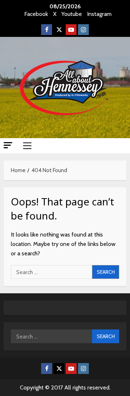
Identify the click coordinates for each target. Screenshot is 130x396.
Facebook (36, 13)
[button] (8, 145)
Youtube (71, 13)
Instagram (99, 13)
